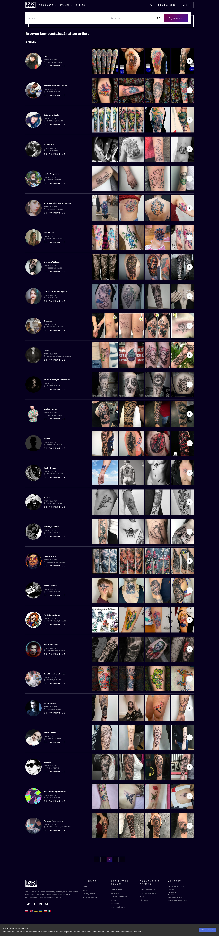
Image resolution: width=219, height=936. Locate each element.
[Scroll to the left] (96, 61)
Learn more (137, 932)
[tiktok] (28, 904)
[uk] (40, 911)
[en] (31, 911)
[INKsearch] (30, 5)
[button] (151, 5)
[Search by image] (158, 18)
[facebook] (34, 904)
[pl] (26, 911)
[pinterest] (47, 904)
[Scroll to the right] (190, 61)
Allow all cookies (207, 930)
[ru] (45, 911)
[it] (49, 911)
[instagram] (41, 904)
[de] (36, 911)
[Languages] (151, 5)
